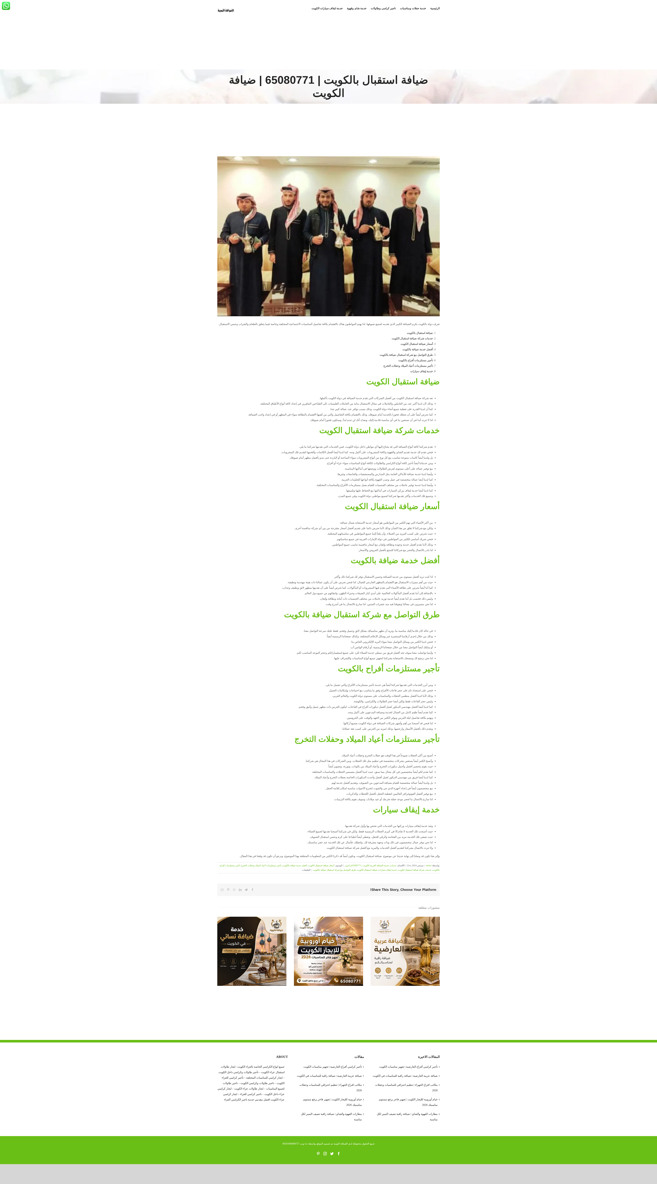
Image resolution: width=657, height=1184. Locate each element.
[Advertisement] (328, 44)
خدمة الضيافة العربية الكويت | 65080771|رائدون (367, 865)
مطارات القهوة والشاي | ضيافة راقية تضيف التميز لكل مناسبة (331, 1116)
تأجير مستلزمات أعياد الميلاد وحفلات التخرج (261, 865)
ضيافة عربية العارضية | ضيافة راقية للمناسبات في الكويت (405, 951)
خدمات (393, 865)
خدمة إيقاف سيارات (387, 870)
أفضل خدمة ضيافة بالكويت (294, 865)
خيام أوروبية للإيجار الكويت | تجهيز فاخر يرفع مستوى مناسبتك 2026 (328, 951)
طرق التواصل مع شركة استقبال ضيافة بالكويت (334, 870)
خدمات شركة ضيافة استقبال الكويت (414, 870)
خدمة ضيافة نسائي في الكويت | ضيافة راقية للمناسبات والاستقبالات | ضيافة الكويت (252, 951)
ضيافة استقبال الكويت (367, 870)
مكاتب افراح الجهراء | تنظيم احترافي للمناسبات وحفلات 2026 (330, 1087)
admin (429, 865)
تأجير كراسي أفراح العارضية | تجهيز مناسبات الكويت (332, 1066)
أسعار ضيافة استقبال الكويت (321, 865)
